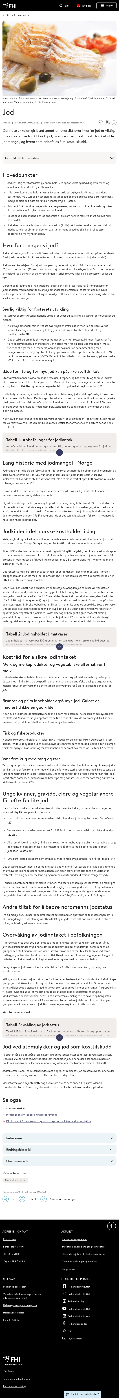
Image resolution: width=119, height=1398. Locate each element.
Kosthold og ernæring (15, 1180)
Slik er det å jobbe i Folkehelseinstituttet (84, 1254)
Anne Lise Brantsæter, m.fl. (70, 122)
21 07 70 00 (14, 1254)
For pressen (68, 1269)
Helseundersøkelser (13, 1312)
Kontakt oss (9, 1239)
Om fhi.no (8, 1371)
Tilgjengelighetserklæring (17, 1379)
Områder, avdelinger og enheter (79, 1261)
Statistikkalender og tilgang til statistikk (83, 1246)
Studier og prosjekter (14, 1286)
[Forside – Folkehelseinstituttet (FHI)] (10, 5)
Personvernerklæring (14, 1386)
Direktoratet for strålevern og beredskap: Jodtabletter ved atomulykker (48, 1121)
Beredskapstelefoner (14, 1246)
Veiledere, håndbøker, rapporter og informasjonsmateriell (22, 1295)
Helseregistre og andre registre (20, 1305)
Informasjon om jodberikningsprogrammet (31, 1115)
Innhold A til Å (11, 1320)
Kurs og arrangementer (74, 1239)
